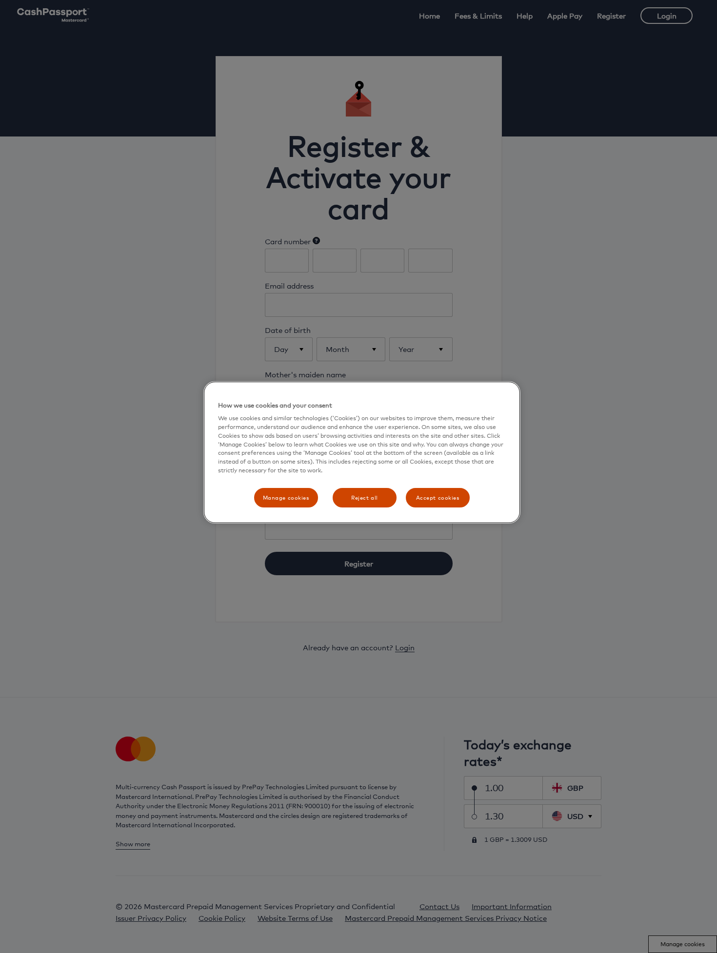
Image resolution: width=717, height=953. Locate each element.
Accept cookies (437, 497)
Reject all (364, 497)
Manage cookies (286, 497)
